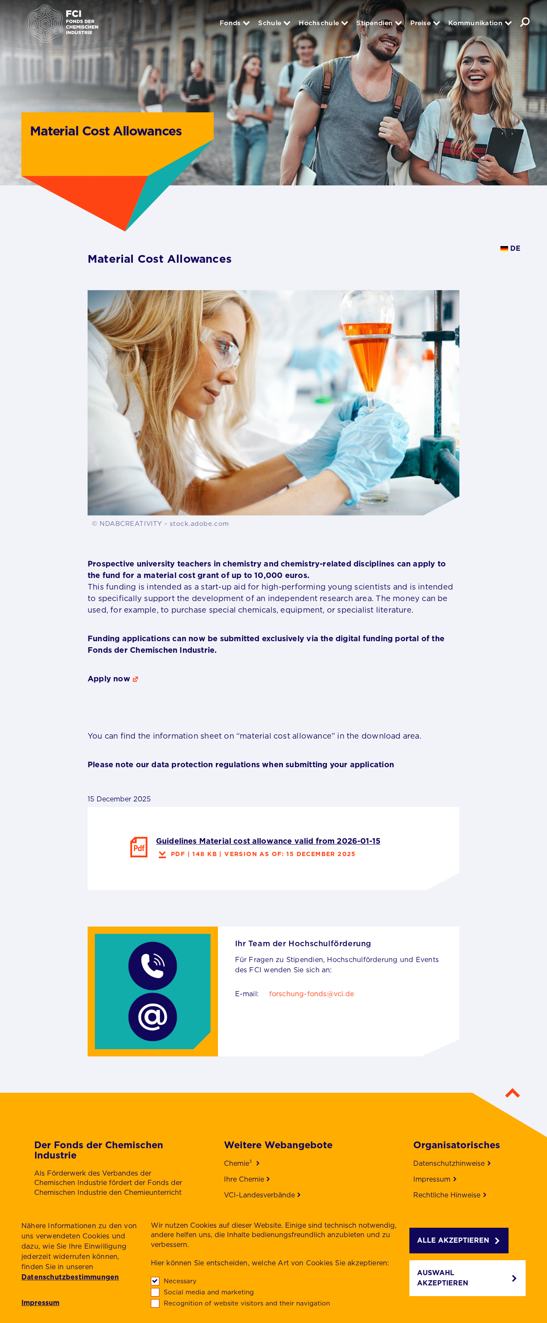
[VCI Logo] (63, 27)
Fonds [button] (230, 23)
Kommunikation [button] (475, 23)
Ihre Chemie (244, 1179)
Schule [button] (269, 23)
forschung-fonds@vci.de (311, 994)
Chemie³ (239, 1163)
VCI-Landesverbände (259, 1195)
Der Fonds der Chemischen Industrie (98, 1150)
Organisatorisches (456, 1144)
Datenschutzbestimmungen (70, 1277)
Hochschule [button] (319, 23)
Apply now (109, 678)
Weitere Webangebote (278, 1144)
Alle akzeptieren (453, 1240)
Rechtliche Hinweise (446, 1195)
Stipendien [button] (374, 23)
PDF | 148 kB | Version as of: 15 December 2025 (263, 854)
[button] (525, 22)
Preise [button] (420, 23)
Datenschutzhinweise (449, 1163)
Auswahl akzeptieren (442, 1278)
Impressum (40, 1303)
